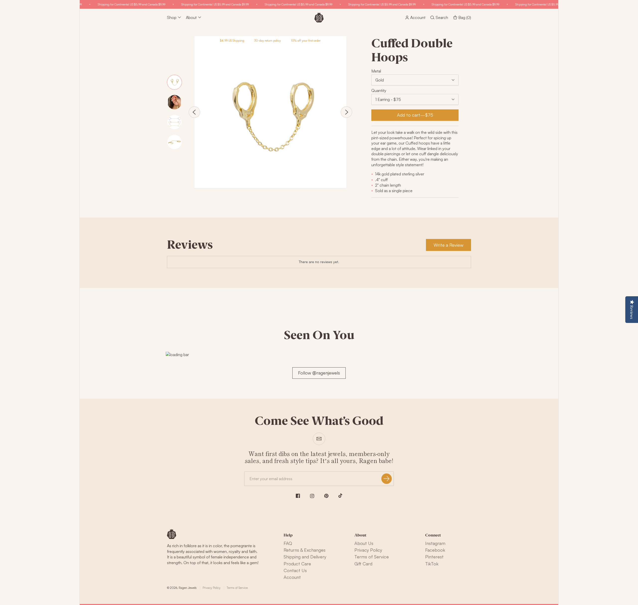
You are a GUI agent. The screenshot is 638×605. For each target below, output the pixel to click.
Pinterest (434, 556)
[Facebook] (298, 496)
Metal (376, 71)
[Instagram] (312, 496)
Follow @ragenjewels (319, 373)
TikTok (431, 563)
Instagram (435, 543)
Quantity (378, 90)
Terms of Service (371, 556)
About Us (363, 543)
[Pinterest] (326, 496)
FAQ (288, 543)
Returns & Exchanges (304, 550)
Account (292, 577)
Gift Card (363, 563)
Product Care (297, 563)
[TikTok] (340, 495)
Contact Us (295, 570)
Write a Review (448, 245)
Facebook (435, 550)
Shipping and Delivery (305, 556)
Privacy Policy (368, 550)
